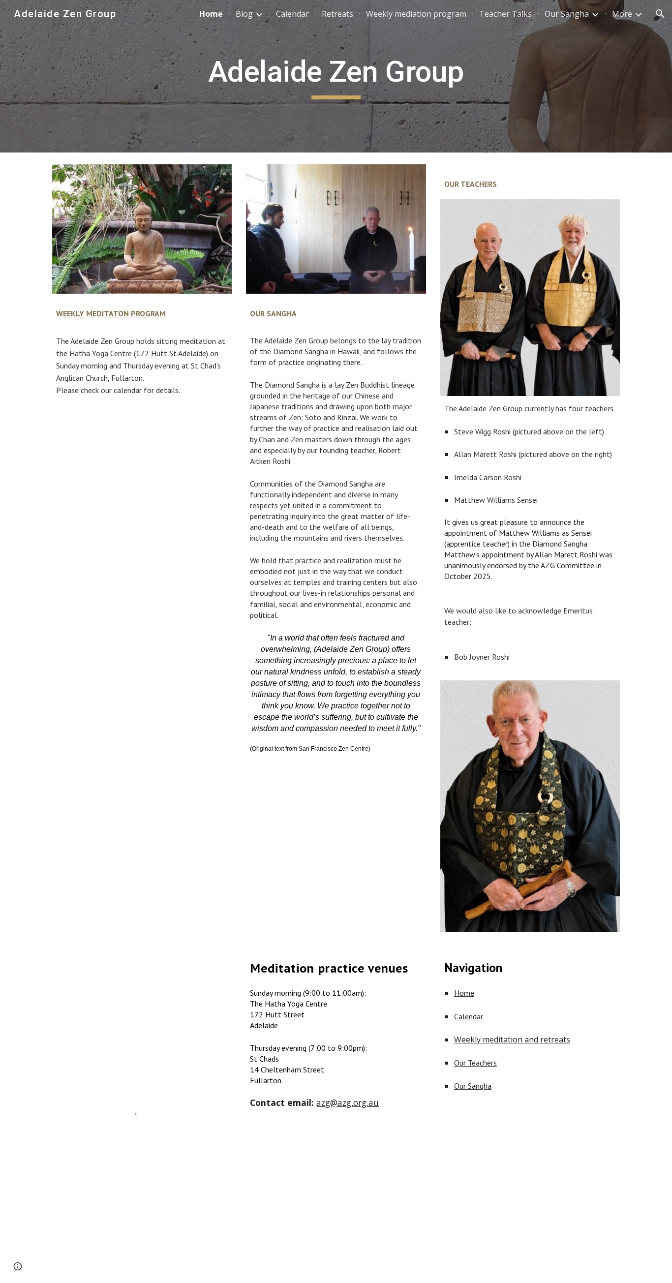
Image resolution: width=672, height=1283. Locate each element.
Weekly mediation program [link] (416, 13)
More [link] (622, 13)
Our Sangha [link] (567, 13)
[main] (335, 76)
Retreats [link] (337, 13)
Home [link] (211, 13)
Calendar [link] (292, 13)
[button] (660, 14)
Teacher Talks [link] (505, 13)
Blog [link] (244, 13)
